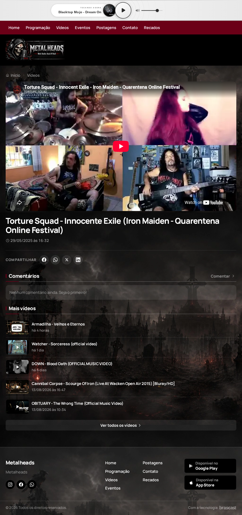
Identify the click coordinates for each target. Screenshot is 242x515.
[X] (66, 260)
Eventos (82, 27)
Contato (130, 27)
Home (14, 27)
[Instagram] (10, 484)
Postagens (106, 27)
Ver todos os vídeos (119, 425)
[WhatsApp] (55, 260)
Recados (152, 27)
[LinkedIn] (78, 260)
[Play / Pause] (123, 10)
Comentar (220, 276)
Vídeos (62, 27)
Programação (38, 27)
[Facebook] (44, 260)
